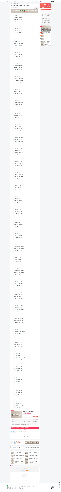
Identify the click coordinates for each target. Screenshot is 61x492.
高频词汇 (42, 62)
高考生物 (42, 65)
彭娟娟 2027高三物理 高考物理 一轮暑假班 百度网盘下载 (47, 85)
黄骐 (45, 56)
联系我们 (20, 484)
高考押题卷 (49, 66)
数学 (14, 3)
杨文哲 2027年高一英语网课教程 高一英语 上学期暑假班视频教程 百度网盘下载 (50, 81)
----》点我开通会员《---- (25, 11)
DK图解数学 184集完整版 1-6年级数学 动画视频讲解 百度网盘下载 (33, 462)
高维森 (45, 70)
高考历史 (49, 68)
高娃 (45, 73)
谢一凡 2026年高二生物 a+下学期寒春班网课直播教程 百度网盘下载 (47, 41)
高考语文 (42, 63)
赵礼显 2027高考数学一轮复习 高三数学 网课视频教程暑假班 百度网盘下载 (47, 47)
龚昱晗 (45, 54)
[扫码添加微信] (59, 486)
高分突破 (49, 73)
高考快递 (49, 67)
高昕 (42, 71)
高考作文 (49, 69)
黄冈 (42, 58)
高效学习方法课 (42, 72)
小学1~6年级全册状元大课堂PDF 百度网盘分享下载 (19, 455)
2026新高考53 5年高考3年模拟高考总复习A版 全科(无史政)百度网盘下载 (47, 38)
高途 (48, 62)
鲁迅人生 (49, 59)
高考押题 (42, 67)
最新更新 (25, 484)
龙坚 (42, 55)
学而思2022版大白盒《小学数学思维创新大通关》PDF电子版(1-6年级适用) (19, 459)
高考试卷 (49, 63)
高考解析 (42, 64)
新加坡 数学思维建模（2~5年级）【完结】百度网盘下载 (20, 5)
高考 (42, 70)
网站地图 (23, 484)
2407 (15, 442)
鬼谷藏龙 (46, 61)
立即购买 (36, 416)
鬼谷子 (49, 61)
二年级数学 (17, 431)
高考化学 (42, 69)
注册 (27, 470)
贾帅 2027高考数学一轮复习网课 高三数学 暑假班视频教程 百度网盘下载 (49, 88)
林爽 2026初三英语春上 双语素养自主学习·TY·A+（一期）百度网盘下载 (47, 50)
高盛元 (49, 70)
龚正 (42, 54)
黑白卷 (42, 56)
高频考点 (46, 62)
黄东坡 (45, 58)
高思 (48, 72)
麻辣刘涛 (42, 59)
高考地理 (46, 68)
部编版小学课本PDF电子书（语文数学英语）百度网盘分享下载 (19, 462)
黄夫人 (49, 57)
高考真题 (49, 64)
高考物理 (46, 65)
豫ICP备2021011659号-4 (21, 488)
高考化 (45, 69)
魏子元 (42, 61)
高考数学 (42, 66)
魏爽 (48, 60)
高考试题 (46, 63)
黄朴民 (42, 57)
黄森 (48, 56)
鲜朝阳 (45, 59)
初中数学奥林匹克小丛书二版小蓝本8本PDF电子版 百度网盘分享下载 (34, 455)
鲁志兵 (42, 60)
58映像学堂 (11, 3)
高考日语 (49, 65)
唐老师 (13, 6)
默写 (45, 55)
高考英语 (46, 64)
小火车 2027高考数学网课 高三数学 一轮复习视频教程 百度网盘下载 (48, 87)
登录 (23, 470)
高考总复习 (45, 67)
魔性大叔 (46, 60)
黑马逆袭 (49, 55)
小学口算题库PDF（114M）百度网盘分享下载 (34, 459)
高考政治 (46, 66)
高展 (42, 73)
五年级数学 (21, 431)
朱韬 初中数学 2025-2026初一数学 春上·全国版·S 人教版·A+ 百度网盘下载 (47, 44)
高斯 (48, 71)
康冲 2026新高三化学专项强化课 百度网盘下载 (46, 89)
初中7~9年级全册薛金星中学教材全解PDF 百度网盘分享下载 (19, 452)
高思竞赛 (46, 72)
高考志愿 (42, 68)
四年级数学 (24, 431)
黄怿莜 (45, 57)
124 (18, 442)
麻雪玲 (49, 58)
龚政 (48, 54)
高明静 (45, 71)
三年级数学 (16, 3)
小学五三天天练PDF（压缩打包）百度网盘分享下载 (34, 452)
